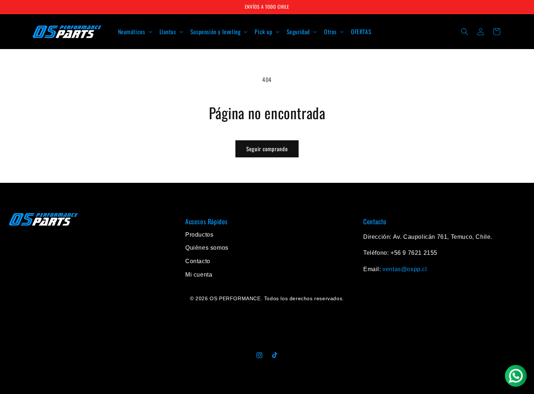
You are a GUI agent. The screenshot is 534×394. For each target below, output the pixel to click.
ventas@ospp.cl (405, 269)
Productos (199, 235)
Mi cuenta (198, 275)
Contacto (197, 261)
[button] (134, 32)
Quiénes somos (206, 248)
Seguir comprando (267, 149)
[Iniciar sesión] (481, 32)
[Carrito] (497, 32)
